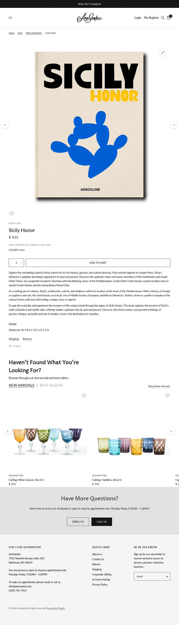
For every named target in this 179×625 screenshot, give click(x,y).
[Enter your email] (166, 576)
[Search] (163, 18)
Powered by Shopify (55, 608)
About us (97, 554)
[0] (168, 18)
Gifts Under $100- (34, 33)
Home (11, 33)
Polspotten (16, 475)
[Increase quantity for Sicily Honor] (21, 263)
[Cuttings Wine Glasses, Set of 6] (48, 432)
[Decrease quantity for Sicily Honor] (11, 263)
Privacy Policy (100, 584)
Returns (96, 564)
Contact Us (98, 559)
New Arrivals (21, 385)
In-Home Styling (101, 579)
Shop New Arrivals (159, 386)
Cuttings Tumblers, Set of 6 (107, 479)
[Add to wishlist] (11, 213)
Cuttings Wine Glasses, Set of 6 (26, 479)
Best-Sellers (51, 385)
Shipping (96, 569)
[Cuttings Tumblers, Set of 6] (131, 432)
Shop (20, 33)
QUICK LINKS (101, 547)
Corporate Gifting (101, 574)
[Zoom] (163, 52)
